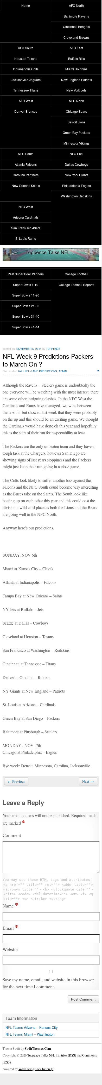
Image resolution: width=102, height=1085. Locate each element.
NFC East (76, 153)
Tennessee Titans (25, 90)
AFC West (26, 101)
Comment (12, 835)
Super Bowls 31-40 (25, 316)
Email (10, 928)
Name (10, 906)
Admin (63, 371)
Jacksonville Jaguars (26, 79)
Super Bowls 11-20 (25, 295)
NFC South (26, 153)
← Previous (16, 781)
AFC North (76, 5)
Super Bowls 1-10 (25, 284)
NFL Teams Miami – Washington (29, 1034)
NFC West (25, 206)
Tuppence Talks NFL (41, 1055)
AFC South (25, 47)
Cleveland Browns (76, 37)
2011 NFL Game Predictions (37, 371)
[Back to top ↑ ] (43, 1068)
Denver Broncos (25, 111)
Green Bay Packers (76, 132)
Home (25, 5)
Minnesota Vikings (76, 143)
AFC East (76, 47)
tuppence (53, 349)
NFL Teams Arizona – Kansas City (31, 1027)
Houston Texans (25, 58)
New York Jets (76, 90)
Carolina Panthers (26, 175)
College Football (76, 274)
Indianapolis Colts (26, 69)
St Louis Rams (25, 238)
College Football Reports (76, 284)
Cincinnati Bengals (76, 26)
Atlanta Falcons (26, 164)
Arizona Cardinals (26, 217)
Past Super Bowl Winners (26, 274)
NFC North (76, 101)
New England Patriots (76, 79)
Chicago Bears (76, 111)
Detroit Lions (76, 122)
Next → (88, 781)
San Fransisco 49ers (25, 228)
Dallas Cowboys (76, 164)
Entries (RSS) (67, 1055)
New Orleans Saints (26, 185)
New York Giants (76, 175)
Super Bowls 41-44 (25, 327)
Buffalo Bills (76, 58)
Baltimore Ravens (76, 16)
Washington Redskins (76, 196)
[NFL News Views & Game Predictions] (51, 258)
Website (10, 949)
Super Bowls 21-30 (25, 306)
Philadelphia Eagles (76, 185)
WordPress (25, 1068)
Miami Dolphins (76, 69)
